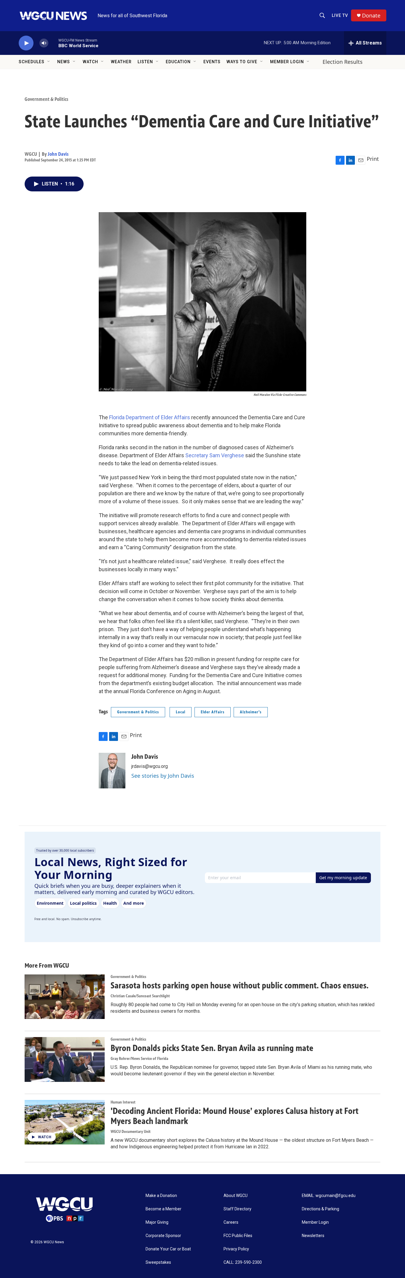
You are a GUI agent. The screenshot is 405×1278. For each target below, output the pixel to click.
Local (180, 712)
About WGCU (236, 1195)
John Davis (58, 154)
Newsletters (313, 1235)
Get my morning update (343, 877)
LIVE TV (340, 15)
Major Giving (157, 1222)
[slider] (53, 43)
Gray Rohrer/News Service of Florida (139, 1058)
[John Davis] (112, 770)
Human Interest (123, 1102)
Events (212, 61)
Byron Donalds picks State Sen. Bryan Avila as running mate (212, 1048)
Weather (121, 61)
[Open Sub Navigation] (49, 61)
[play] (26, 43)
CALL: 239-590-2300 (243, 1262)
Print (373, 158)
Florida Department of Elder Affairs (149, 417)
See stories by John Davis (162, 775)
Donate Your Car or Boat (168, 1249)
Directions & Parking (320, 1209)
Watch (90, 61)
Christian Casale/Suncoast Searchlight (140, 995)
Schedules (31, 61)
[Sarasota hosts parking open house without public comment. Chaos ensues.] (65, 996)
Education (178, 61)
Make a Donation (161, 1195)
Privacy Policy (236, 1249)
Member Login (287, 61)
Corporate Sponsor (163, 1235)
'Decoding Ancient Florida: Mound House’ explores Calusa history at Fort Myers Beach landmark (234, 1116)
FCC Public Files (238, 1235)
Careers (231, 1222)
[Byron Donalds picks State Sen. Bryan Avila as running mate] (65, 1059)
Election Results (343, 61)
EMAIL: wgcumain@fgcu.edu (328, 1195)
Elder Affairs (212, 712)
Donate (371, 15)
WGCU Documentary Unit (131, 1131)
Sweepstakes (158, 1262)
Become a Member (163, 1209)
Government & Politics (46, 99)
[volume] (44, 43)
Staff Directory (237, 1209)
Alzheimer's (251, 712)
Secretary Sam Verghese (214, 455)
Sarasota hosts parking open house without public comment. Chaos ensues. (240, 985)
